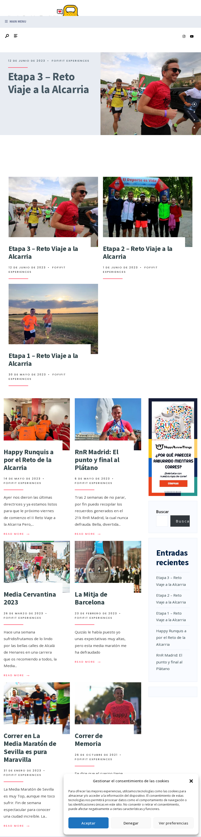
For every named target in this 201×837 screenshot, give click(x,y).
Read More (17, 534)
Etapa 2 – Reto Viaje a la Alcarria (138, 252)
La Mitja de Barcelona (91, 598)
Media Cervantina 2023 (30, 598)
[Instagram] (184, 37)
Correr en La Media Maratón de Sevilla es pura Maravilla (30, 747)
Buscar (162, 511)
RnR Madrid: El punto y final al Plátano (97, 459)
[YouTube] (192, 37)
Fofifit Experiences (70, 61)
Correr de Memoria (88, 739)
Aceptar (88, 823)
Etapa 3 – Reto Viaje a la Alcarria (48, 82)
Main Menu (17, 21)
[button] (191, 781)
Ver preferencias (173, 823)
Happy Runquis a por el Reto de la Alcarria (29, 459)
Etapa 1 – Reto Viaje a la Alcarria (43, 359)
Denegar (131, 823)
